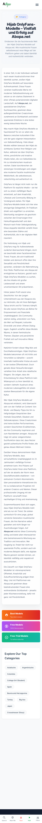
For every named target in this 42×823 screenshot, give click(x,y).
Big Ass (22, 700)
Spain (9, 687)
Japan (9, 706)
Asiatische (11, 668)
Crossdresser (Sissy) (15, 712)
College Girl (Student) (16, 680)
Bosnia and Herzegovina (17, 693)
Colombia (11, 674)
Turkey (10, 700)
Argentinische (27, 668)
